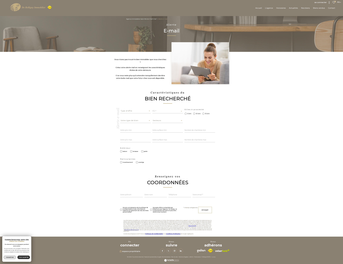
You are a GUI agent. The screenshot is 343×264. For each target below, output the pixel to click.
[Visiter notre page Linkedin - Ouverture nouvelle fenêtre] (180, 251)
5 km (189, 113)
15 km (207, 113)
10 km (198, 113)
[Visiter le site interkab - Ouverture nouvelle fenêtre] (222, 250)
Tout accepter (23, 257)
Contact (331, 8)
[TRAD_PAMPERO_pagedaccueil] (31, 11)
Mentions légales (183, 257)
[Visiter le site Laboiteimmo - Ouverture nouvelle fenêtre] (171, 261)
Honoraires (281, 8)
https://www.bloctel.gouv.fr (131, 229)
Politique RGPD (206, 257)
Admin (191, 257)
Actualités (293, 8)
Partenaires (197, 257)
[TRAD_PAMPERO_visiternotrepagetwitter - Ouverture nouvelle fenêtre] (168, 251)
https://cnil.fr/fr (192, 225)
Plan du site (174, 257)
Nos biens (305, 8)
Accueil (258, 8)
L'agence (269, 8)
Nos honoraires (166, 257)
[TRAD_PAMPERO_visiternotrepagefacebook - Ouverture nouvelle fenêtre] (162, 251)
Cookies (213, 257)
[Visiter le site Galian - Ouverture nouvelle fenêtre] (201, 250)
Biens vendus (319, 8)
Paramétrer (10, 257)
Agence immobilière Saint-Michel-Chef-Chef (141, 19)
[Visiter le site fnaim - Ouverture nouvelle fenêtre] (210, 251)
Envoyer (205, 210)
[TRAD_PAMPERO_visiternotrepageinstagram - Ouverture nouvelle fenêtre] (174, 251)
